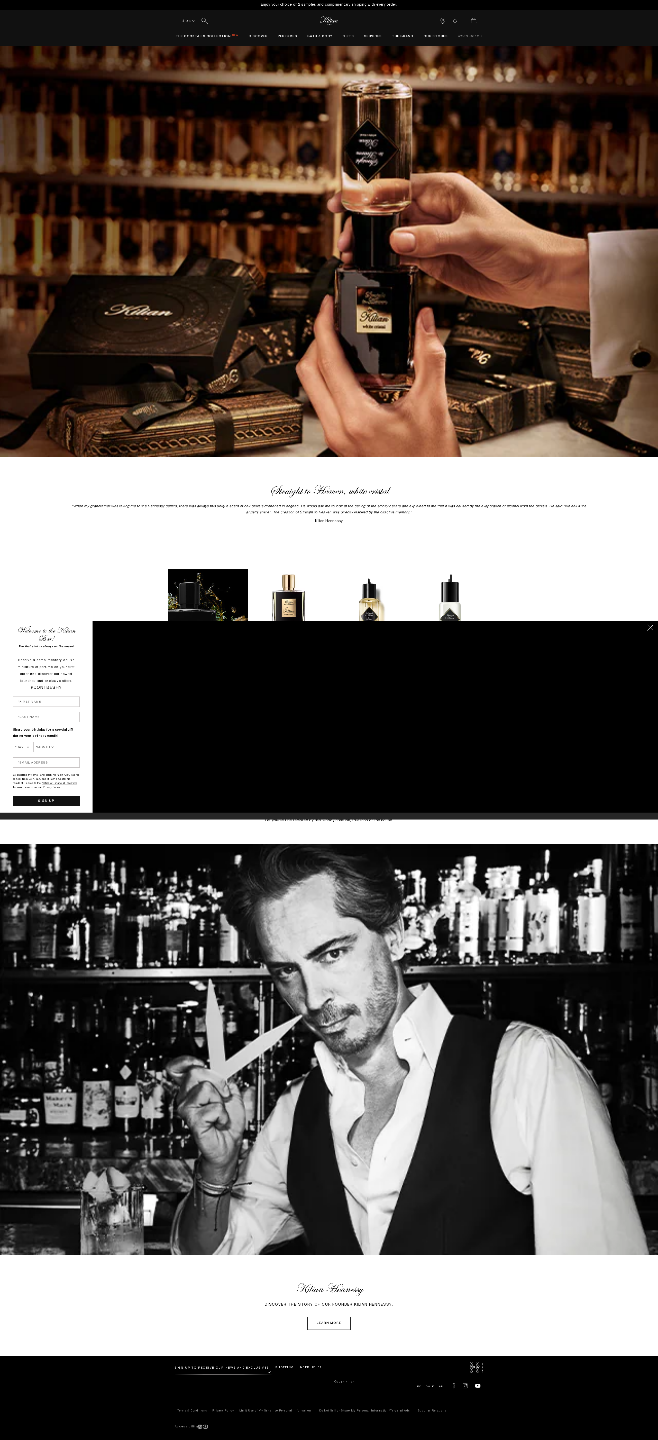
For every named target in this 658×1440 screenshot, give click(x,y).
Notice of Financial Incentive (59, 783)
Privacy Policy (51, 787)
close (650, 627)
